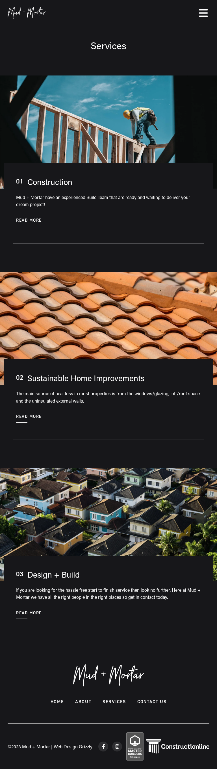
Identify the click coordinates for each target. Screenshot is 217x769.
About (83, 701)
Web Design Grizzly (73, 746)
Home (57, 701)
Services (114, 701)
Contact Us (151, 701)
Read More (29, 220)
